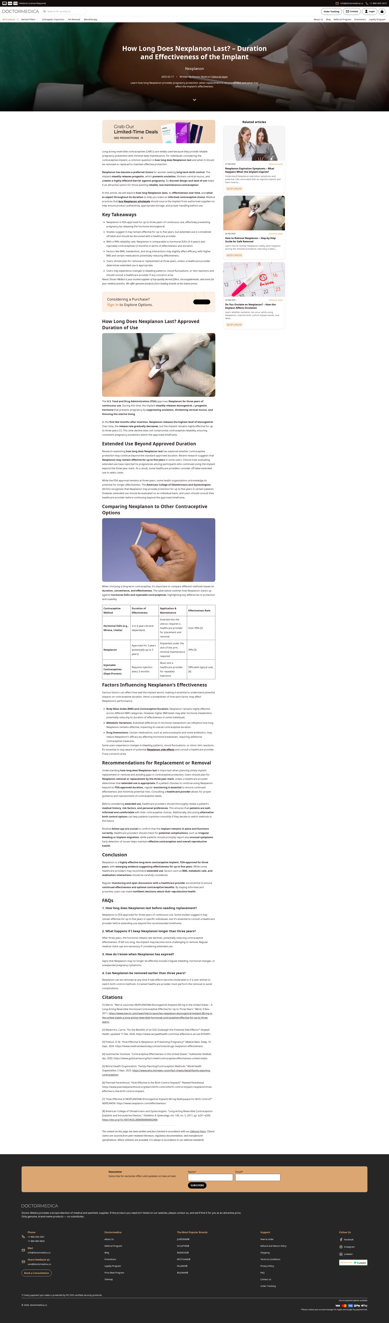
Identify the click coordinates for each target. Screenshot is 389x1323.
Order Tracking (331, 11)
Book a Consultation (36, 1273)
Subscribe (197, 1185)
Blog (328, 19)
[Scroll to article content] (194, 100)
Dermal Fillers (28, 19)
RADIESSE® (183, 1252)
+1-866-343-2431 (36, 1236)
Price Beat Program (114, 1272)
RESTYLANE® (183, 1259)
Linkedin (348, 1254)
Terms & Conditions (270, 1259)
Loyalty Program (377, 19)
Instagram (349, 1246)
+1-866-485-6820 (36, 1241)
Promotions (360, 19)
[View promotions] (158, 131)
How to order (267, 1239)
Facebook (348, 1239)
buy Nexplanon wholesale (134, 201)
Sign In (202, 302)
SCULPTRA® (183, 1245)
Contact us (265, 1279)
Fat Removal (74, 19)
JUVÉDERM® (183, 1239)
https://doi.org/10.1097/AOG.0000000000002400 (129, 1119)
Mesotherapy (90, 19)
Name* (192, 1171)
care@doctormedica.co (39, 1264)
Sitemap (109, 1279)
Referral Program (342, 19)
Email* (239, 1171)
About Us (318, 19)
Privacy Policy (267, 1266)
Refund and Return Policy (273, 1245)
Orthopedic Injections (53, 19)
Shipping (265, 1252)
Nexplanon (194, 68)
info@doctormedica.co (39, 1252)
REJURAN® (182, 1272)
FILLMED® (182, 1266)
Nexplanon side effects (160, 749)
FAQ (262, 1272)
